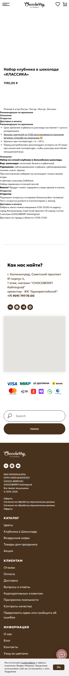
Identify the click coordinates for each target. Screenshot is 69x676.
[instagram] (17, 307)
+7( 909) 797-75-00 (20, 296)
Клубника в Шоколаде (20, 531)
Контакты (11, 647)
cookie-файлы (28, 662)
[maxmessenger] (30, 307)
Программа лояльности (21, 600)
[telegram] (23, 307)
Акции (8, 551)
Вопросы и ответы (17, 587)
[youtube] (18, 466)
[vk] (10, 307)
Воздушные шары (17, 538)
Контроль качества (18, 606)
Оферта (8, 498)
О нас (8, 634)
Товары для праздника (20, 544)
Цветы (8, 525)
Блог (7, 640)
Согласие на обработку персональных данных (29, 501)
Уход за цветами (16, 653)
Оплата (9, 574)
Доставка (11, 580)
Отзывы (9, 567)
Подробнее (10, 671)
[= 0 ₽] (65, 4)
